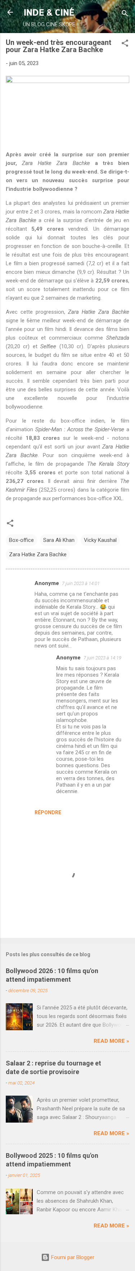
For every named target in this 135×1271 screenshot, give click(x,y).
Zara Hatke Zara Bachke (38, 554)
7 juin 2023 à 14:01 (81, 583)
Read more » (111, 1041)
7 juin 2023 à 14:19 (102, 657)
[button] (125, 44)
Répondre (48, 812)
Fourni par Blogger (72, 1257)
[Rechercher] (125, 15)
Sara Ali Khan (59, 540)
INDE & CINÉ (49, 12)
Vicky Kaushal (100, 540)
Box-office (21, 540)
